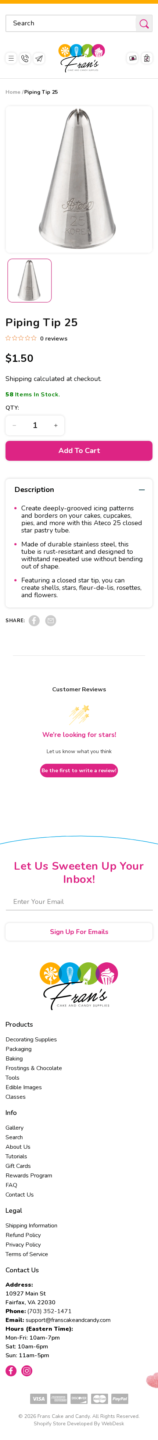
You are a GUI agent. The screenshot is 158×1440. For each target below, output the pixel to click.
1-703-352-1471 (24, 58)
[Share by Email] (50, 624)
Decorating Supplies (31, 1040)
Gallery (15, 1128)
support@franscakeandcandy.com (68, 1320)
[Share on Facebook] (34, 624)
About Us (18, 1147)
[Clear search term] (128, 23)
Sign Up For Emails (79, 931)
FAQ (11, 1185)
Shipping (19, 378)
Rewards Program (29, 1176)
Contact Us (20, 1195)
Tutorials (16, 1156)
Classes (16, 1097)
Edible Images (24, 1087)
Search (14, 1137)
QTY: (12, 408)
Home (13, 92)
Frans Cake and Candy (63, 1416)
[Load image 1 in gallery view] (29, 281)
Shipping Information (31, 1226)
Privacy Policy (23, 1245)
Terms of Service (27, 1254)
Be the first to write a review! (79, 770)
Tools (12, 1078)
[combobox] (79, 23)
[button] (11, 58)
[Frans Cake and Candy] (81, 58)
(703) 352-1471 (49, 1311)
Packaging (19, 1049)
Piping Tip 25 (41, 92)
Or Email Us (38, 58)
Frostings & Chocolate (34, 1068)
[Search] (144, 23)
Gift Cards (18, 1166)
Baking (14, 1059)
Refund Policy (23, 1235)
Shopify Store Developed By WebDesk (79, 1423)
